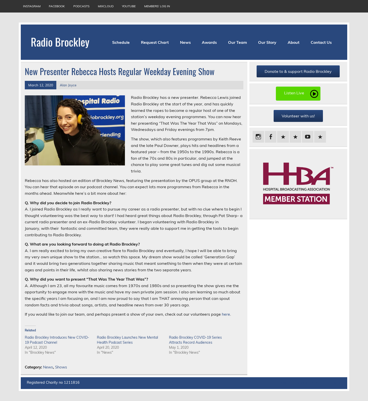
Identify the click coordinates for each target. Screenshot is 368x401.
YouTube (129, 6)
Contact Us (321, 42)
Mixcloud (106, 6)
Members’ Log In (157, 6)
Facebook (57, 6)
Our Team (237, 42)
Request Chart (155, 42)
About (293, 42)
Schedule (121, 42)
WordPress (309, 382)
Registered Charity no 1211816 (53, 382)
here (226, 314)
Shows (61, 367)
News (185, 42)
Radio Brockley (60, 42)
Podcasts (81, 6)
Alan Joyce (68, 85)
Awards (209, 42)
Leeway (333, 382)
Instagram (32, 6)
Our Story (267, 42)
